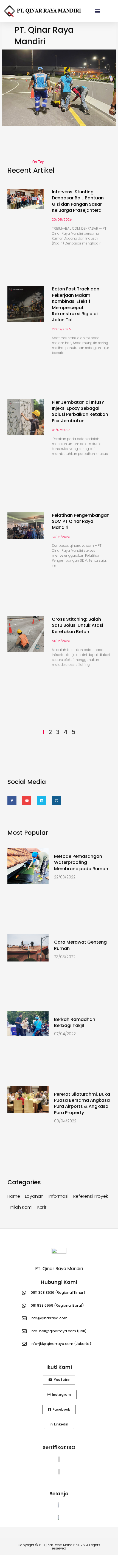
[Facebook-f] (11, 800)
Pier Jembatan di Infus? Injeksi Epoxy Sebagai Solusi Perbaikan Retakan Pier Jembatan (80, 411)
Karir (41, 1207)
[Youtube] (26, 800)
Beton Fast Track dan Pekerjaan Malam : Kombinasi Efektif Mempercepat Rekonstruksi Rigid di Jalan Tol (75, 304)
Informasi (58, 1196)
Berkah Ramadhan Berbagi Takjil (74, 1022)
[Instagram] (56, 800)
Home (13, 1196)
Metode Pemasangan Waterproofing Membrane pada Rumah (81, 862)
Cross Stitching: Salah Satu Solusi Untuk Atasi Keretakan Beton (77, 625)
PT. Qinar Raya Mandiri (59, 1268)
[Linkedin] (41, 800)
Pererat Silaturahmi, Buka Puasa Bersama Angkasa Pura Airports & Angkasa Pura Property (82, 1103)
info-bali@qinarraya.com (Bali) (58, 1331)
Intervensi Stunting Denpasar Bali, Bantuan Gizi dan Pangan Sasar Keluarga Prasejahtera (78, 201)
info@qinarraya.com (49, 1318)
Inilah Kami (21, 1207)
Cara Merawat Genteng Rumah (80, 945)
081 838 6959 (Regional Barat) (57, 1305)
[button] (97, 10)
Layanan (34, 1196)
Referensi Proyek (90, 1196)
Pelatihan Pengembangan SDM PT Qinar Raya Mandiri (80, 521)
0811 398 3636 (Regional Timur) (58, 1292)
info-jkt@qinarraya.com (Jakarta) (61, 1343)
